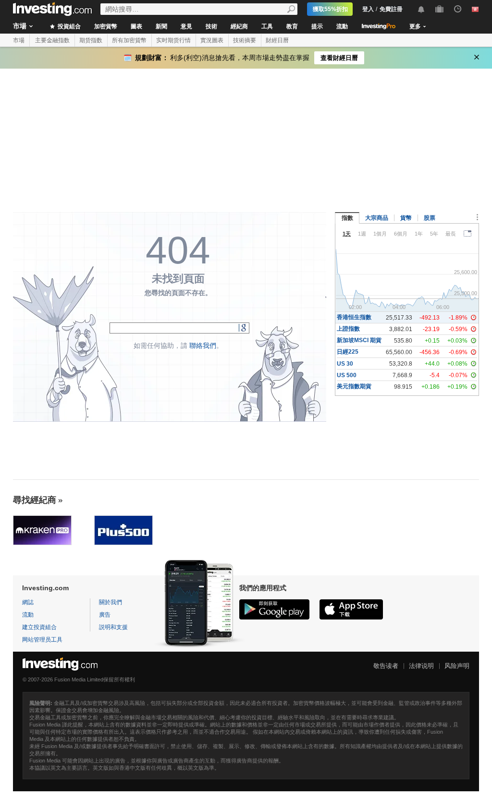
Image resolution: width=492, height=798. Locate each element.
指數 (347, 217)
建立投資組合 (39, 627)
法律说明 (421, 665)
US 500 (347, 375)
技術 (211, 26)
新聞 (161, 26)
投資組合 (68, 26)
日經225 (347, 351)
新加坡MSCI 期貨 (359, 340)
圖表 (136, 26)
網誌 (28, 602)
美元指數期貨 (354, 386)
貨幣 (406, 217)
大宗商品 (376, 217)
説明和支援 (113, 627)
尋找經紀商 (34, 500)
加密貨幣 (105, 26)
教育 (292, 26)
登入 (368, 9)
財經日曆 (277, 40)
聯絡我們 (202, 345)
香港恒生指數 (354, 317)
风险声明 (456, 665)
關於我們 (110, 602)
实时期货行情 (173, 40)
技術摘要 (244, 40)
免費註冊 (391, 9)
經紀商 (239, 26)
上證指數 (348, 328)
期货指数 (90, 40)
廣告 (105, 614)
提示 (317, 26)
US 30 (345, 363)
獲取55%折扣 (330, 9)
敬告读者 (385, 665)
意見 (186, 26)
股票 (429, 217)
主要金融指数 (52, 40)
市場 (19, 26)
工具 (267, 26)
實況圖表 (211, 40)
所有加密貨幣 (129, 40)
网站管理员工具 (42, 639)
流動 (342, 26)
